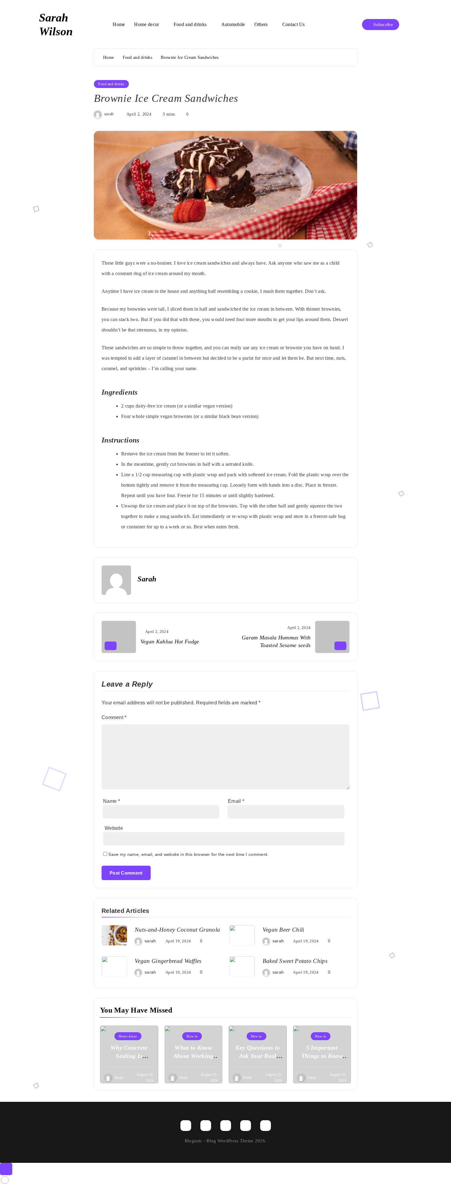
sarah (109, 114)
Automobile (233, 24)
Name (111, 801)
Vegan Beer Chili (283, 929)
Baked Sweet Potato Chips (295, 961)
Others (261, 24)
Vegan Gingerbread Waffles (168, 961)
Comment (114, 717)
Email (236, 801)
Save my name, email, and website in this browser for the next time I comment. (188, 854)
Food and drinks (190, 24)
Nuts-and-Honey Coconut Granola (177, 929)
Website (114, 828)
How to (192, 1036)
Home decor (146, 24)
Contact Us (293, 24)
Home (119, 24)
